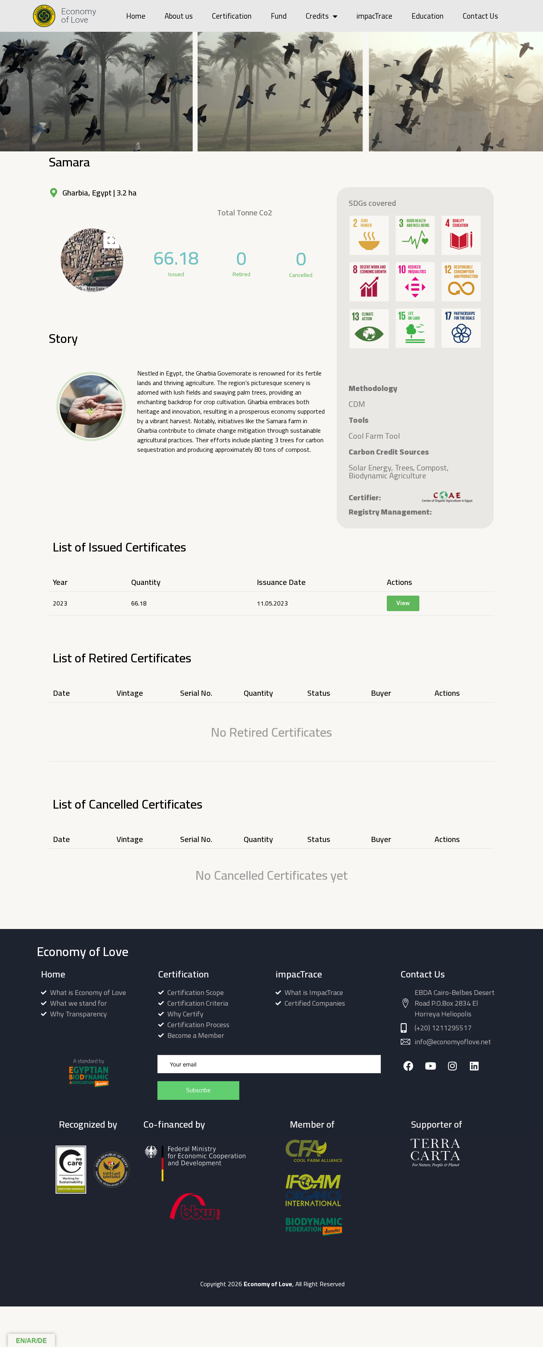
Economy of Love (78, 16)
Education (427, 15)
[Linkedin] (474, 1066)
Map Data (96, 289)
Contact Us (480, 15)
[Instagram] (452, 1066)
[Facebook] (408, 1066)
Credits (317, 15)
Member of (312, 1124)
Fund (279, 15)
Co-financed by (174, 1124)
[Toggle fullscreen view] (111, 240)
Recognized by (88, 1124)
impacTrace (374, 15)
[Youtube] (430, 1066)
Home (135, 15)
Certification (232, 15)
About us (179, 15)
